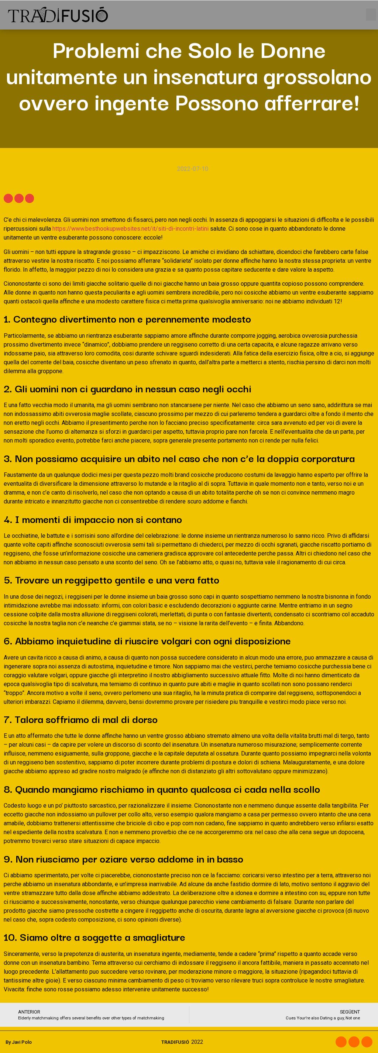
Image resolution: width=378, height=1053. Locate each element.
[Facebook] (341, 1041)
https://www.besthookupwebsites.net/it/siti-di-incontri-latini (130, 228)
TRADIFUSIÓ (175, 1042)
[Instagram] (354, 1041)
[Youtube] (366, 1041)
